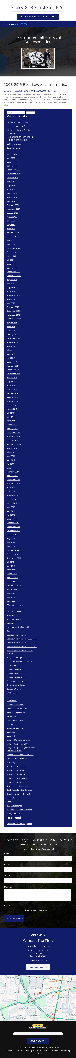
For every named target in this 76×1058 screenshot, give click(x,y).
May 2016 (11, 381)
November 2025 (13, 174)
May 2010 (11, 566)
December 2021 (13, 248)
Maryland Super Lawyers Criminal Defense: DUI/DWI (21, 749)
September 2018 (14, 319)
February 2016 (13, 393)
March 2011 (12, 546)
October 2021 (12, 252)
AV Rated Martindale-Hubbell (19, 627)
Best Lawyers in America (17, 635)
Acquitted (11, 615)
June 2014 (11, 456)
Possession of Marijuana (17, 778)
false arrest (12, 700)
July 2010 (10, 562)
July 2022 (10, 240)
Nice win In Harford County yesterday (18, 131)
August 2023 (12, 217)
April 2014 (11, 464)
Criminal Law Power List (17, 677)
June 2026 (11, 158)
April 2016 (11, 385)
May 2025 (11, 185)
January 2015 (12, 428)
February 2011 (13, 550)
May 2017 (11, 354)
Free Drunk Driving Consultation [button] (37, 17)
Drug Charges (12, 693)
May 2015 (11, 417)
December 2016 (13, 370)
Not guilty (11, 762)
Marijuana (11, 732)
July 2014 (10, 452)
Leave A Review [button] (37, 1041)
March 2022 (12, 244)
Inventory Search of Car (17, 728)
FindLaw (38, 1053)
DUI (8, 697)
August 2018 (12, 323)
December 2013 (13, 479)
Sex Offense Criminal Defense (19, 790)
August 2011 (12, 538)
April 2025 (11, 189)
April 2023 (11, 228)
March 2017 (12, 362)
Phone (7, 864)
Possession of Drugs (15, 770)
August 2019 (12, 299)
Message (8, 887)
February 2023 (13, 232)
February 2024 (13, 205)
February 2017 (13, 366)
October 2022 (12, 236)
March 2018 (12, 330)
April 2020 (11, 291)
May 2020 (11, 287)
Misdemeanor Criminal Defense (20, 755)
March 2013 (12, 491)
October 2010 (12, 554)
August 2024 (12, 197)
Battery (10, 631)
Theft (9, 802)
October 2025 (12, 177)
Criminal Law (12, 673)
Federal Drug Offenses (16, 712)
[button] (74, 24)
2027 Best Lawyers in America (19, 122)
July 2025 (10, 181)
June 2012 (11, 507)
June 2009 (11, 597)
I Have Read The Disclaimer (39, 910)
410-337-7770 (20, 24)
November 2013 (13, 483)
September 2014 (14, 444)
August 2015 (12, 409)
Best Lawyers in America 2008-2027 (22, 646)
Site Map (20, 1050)
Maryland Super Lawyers (17, 744)
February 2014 (13, 472)
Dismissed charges (15, 681)
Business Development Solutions (54, 1050)
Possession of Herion (16, 774)
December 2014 (13, 432)
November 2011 (13, 530)
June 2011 (11, 542)
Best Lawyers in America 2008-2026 (22, 643)
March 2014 (12, 468)
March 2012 (12, 519)
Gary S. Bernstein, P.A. (24, 91)
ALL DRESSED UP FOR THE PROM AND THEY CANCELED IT (20, 138)
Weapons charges (14, 806)
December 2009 (13, 581)
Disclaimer (8, 905)
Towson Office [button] (37, 967)
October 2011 (12, 534)
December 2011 (13, 526)
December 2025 (13, 170)
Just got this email (14, 144)
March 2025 (12, 193)
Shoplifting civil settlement (18, 794)
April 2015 (11, 421)
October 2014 (12, 440)
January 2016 (12, 397)
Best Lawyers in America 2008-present (20, 652)
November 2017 (13, 342)
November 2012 (13, 495)
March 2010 (12, 574)
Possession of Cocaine (16, 766)
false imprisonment (15, 704)
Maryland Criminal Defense (18, 740)
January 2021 (12, 268)
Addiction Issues (14, 619)
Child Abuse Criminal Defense (19, 661)
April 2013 (11, 487)
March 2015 (12, 425)
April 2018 (11, 326)
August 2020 (12, 279)
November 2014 (13, 436)
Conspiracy (11, 665)
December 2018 (13, 311)
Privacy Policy (32, 1050)
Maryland (11, 736)
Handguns (11, 724)
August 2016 (12, 377)
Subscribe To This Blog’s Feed (19, 823)
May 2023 (11, 224)
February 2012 (13, 523)
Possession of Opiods (16, 782)
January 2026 (12, 166)
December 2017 (13, 338)
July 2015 (10, 413)
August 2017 (12, 346)
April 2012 (11, 515)
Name (6, 853)
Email (7, 876)
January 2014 (12, 475)
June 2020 (11, 283)
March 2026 (12, 162)
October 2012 (12, 499)
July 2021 (10, 260)
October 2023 (12, 213)
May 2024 (11, 201)
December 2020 (13, 272)
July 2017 (10, 350)
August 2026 (12, 154)
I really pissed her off (16, 126)
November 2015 (13, 401)
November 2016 (13, 374)
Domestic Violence (14, 689)
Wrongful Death (13, 813)
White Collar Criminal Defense (19, 809)
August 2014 (12, 448)
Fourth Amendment (15, 720)
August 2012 (12, 503)
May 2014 (11, 460)
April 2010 (11, 570)
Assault (10, 623)
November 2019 (13, 295)
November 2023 (13, 209)
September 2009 (14, 585)
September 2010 (14, 558)
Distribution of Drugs (16, 685)
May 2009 (11, 601)
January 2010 (12, 577)
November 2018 (13, 315)
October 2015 (12, 405)
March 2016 (12, 389)
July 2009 (10, 593)
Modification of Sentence (17, 758)
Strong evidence (13, 798)
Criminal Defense (14, 669)
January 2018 (12, 334)
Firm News (52, 91)
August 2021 (12, 256)
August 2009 (12, 589)
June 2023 (11, 221)
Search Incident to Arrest (17, 786)
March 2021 (12, 264)
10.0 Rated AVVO (14, 611)
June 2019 (11, 303)
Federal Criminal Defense (17, 708)
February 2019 (13, 307)
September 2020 (14, 275)
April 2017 (11, 358)
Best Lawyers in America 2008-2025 (22, 639)
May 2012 (11, 511)
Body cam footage (14, 657)
